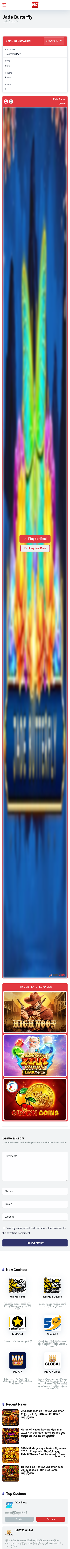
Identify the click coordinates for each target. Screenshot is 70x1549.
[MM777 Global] (52, 1367)
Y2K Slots (21, 1502)
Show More (52, 41)
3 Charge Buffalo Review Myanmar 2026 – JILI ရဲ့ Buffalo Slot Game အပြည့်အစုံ (42, 1414)
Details (19, 1519)
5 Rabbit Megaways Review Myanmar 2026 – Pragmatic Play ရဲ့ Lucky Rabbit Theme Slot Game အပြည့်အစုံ (43, 1451)
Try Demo (35, 1011)
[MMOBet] (17, 1330)
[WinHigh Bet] (17, 1292)
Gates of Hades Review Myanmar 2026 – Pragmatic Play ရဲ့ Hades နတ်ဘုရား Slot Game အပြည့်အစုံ (43, 1432)
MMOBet (17, 1334)
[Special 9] (52, 1330)
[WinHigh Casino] (52, 1292)
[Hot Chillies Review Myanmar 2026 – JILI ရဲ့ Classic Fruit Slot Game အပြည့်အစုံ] (10, 1480)
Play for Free (37, 548)
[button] (35, 542)
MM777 (17, 1371)
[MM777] (17, 1367)
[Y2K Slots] (9, 1508)
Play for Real (37, 538)
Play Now (51, 1519)
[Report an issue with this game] (6, 101)
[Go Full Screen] (11, 101)
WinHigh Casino (52, 1296)
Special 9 (52, 1334)
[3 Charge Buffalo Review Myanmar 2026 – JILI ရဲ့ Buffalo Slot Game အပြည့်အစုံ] (10, 1424)
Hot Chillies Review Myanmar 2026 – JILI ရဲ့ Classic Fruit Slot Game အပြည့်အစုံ (43, 1470)
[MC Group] (35, 4)
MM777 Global (52, 1371)
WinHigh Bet (17, 1296)
